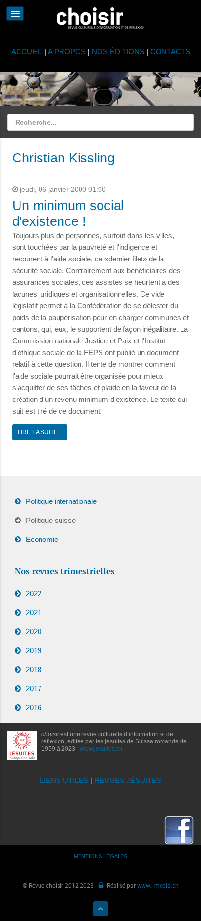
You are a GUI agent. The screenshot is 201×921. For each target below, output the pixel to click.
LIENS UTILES (64, 780)
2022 (33, 593)
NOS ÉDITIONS (118, 51)
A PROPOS (67, 51)
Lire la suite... (40, 432)
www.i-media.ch (158, 885)
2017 (33, 688)
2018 (33, 669)
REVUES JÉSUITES (127, 780)
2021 (33, 612)
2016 (33, 707)
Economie (42, 539)
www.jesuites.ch (101, 748)
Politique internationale (61, 501)
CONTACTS (170, 51)
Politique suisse (51, 520)
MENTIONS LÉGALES (100, 856)
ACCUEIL (27, 51)
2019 (33, 650)
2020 (33, 631)
